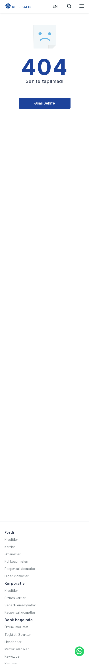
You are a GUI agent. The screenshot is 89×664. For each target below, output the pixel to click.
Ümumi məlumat (17, 627)
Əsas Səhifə (44, 103)
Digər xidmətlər (17, 576)
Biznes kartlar (15, 598)
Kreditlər (11, 539)
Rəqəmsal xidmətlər (20, 569)
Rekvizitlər (13, 656)
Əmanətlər (13, 554)
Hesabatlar (13, 642)
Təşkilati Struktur (18, 634)
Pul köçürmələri (16, 561)
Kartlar (10, 547)
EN (55, 6)
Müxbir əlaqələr (17, 649)
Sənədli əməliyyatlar (20, 605)
